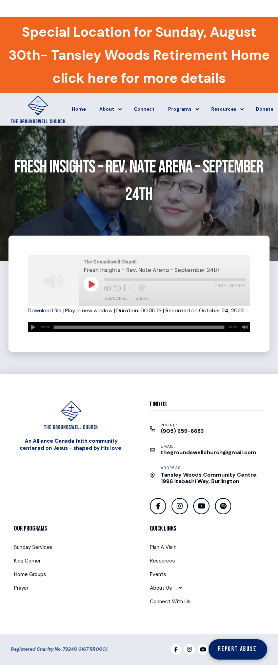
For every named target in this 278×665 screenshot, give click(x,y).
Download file (44, 310)
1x (130, 288)
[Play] (33, 327)
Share (142, 298)
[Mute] (245, 327)
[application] (139, 327)
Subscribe (116, 298)
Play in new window (89, 310)
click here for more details (139, 78)
